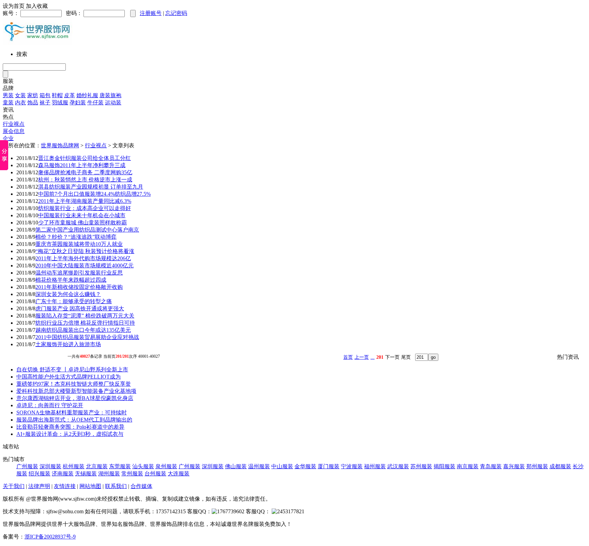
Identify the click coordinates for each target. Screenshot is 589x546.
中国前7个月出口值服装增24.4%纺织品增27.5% (94, 194)
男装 (8, 95)
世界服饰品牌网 (60, 145)
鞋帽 (57, 95)
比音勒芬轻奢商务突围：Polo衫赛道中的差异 (70, 427)
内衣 (20, 102)
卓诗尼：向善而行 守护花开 (49, 405)
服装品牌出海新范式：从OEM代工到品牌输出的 (74, 420)
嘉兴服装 (514, 466)
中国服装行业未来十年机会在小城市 (81, 215)
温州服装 (259, 466)
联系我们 (116, 486)
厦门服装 (328, 466)
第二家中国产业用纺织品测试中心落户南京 (87, 230)
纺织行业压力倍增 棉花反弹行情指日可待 (85, 323)
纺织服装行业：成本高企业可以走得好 (84, 208)
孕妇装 (78, 102)
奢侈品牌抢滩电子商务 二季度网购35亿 (85, 172)
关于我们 (14, 486)
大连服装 (179, 473)
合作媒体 (141, 486)
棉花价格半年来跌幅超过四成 (70, 280)
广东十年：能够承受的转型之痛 (73, 301)
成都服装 (560, 466)
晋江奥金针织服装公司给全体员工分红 (84, 158)
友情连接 (65, 486)
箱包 (45, 95)
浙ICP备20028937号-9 (50, 537)
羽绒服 (60, 102)
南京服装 (468, 466)
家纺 (32, 95)
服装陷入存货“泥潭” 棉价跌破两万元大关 (84, 316)
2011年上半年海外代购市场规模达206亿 (83, 258)
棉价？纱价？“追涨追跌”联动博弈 (76, 237)
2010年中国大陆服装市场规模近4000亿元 (84, 265)
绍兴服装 (39, 473)
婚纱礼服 (87, 95)
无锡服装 (86, 473)
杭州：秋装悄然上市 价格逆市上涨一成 (85, 179)
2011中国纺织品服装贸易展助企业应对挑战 (87, 337)
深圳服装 (50, 466)
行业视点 (14, 124)
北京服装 (97, 466)
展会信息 (14, 131)
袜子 (45, 102)
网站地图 (90, 486)
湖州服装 (109, 473)
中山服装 (282, 466)
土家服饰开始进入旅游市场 (68, 344)
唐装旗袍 (110, 95)
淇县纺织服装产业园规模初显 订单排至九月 (90, 187)
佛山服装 (236, 466)
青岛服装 (491, 466)
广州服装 (27, 466)
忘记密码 (176, 13)
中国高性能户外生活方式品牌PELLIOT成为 (68, 377)
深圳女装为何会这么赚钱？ (68, 294)
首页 (348, 357)
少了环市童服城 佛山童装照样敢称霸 (82, 222)
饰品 (32, 102)
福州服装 (375, 466)
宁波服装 (352, 466)
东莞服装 (120, 466)
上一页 (361, 357)
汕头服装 (143, 466)
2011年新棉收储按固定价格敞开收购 (79, 287)
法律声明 (39, 486)
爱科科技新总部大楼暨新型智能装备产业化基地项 (76, 391)
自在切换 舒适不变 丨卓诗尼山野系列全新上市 (72, 369)
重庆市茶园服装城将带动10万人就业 (79, 244)
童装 (8, 102)
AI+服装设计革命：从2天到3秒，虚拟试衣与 (69, 434)
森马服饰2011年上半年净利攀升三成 (81, 165)
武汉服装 (398, 466)
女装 (20, 95)
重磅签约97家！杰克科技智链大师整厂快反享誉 (73, 384)
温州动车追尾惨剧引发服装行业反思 (79, 273)
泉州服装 (166, 466)
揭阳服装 (444, 466)
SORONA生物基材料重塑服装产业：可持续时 (71, 412)
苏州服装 (421, 466)
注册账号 (151, 13)
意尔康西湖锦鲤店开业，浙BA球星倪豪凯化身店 (74, 398)
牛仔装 (95, 102)
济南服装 (63, 473)
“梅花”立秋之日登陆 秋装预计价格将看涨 (84, 251)
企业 (8, 138)
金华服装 (305, 466)
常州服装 (132, 473)
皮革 (69, 95)
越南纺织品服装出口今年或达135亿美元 (83, 330)
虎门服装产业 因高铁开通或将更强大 (79, 308)
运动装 (113, 102)
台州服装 (155, 473)
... (373, 357)
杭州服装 (74, 466)
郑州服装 (537, 466)
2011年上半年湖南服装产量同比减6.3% (84, 201)
